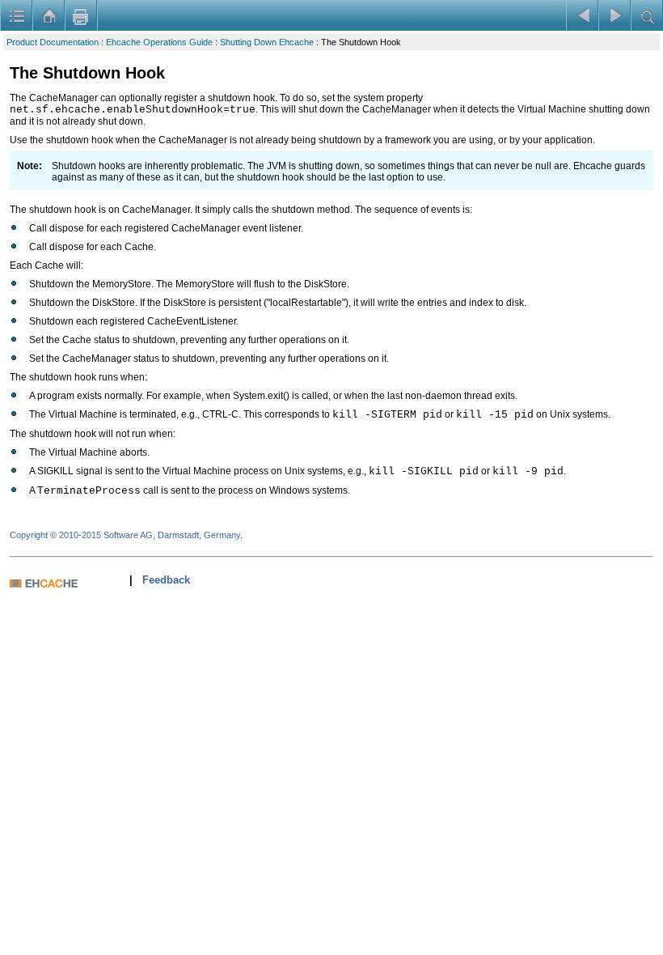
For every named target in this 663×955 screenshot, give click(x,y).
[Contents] (16, 15)
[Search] (646, 15)
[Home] (48, 15)
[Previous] (582, 15)
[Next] (614, 15)
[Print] (80, 15)
